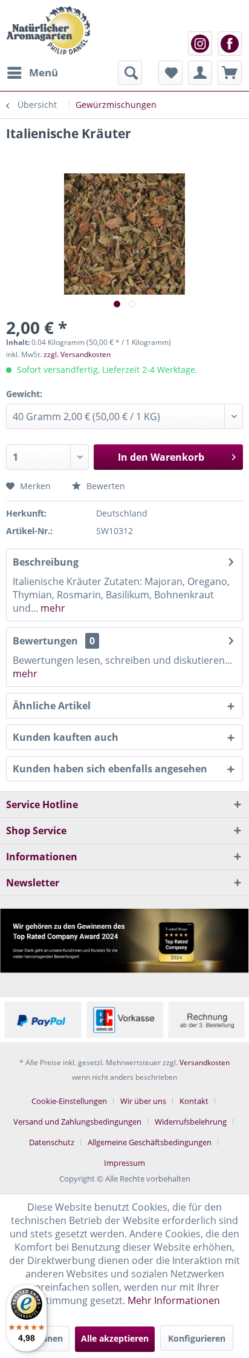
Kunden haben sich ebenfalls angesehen (110, 768)
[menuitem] (32, 73)
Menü (43, 72)
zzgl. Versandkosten (77, 354)
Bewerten (104, 486)
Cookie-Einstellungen (69, 1100)
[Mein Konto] (200, 73)
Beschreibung (46, 562)
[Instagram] (200, 44)
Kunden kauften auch (65, 737)
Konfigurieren (196, 1338)
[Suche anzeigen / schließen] (130, 73)
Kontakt (194, 1100)
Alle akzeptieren (115, 1338)
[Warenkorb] (230, 73)
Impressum (124, 1162)
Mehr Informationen (174, 1300)
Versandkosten (204, 1062)
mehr (51, 608)
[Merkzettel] (170, 73)
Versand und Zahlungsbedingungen (77, 1121)
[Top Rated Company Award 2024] (124, 940)
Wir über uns (143, 1100)
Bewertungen (45, 640)
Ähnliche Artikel (52, 705)
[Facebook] (230, 44)
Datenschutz (51, 1142)
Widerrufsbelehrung (191, 1121)
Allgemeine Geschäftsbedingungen (150, 1142)
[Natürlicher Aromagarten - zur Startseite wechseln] (48, 30)
